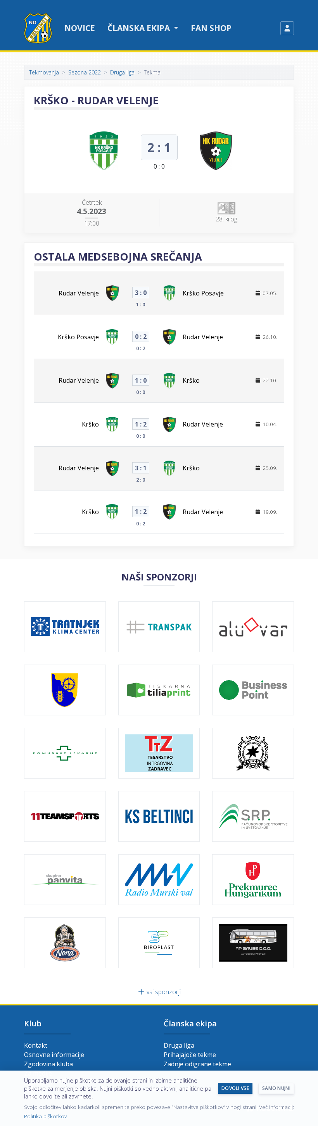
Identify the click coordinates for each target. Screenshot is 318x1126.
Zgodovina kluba (48, 1064)
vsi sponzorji (163, 992)
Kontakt (35, 1045)
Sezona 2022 (84, 72)
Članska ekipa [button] (139, 27)
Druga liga (122, 72)
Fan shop (211, 27)
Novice (79, 27)
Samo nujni (276, 1088)
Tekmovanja (44, 72)
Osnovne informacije (54, 1054)
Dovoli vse (235, 1088)
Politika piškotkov (45, 1116)
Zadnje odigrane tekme (197, 1064)
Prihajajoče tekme (190, 1054)
